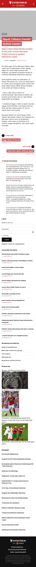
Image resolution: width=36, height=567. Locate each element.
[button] (3, 4)
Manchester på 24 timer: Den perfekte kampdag (15, 498)
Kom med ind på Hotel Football (10, 525)
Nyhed (4, 34)
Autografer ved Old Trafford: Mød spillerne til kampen (16, 459)
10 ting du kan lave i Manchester (10, 503)
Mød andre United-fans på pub (12, 350)
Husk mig (6, 235)
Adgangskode (5, 229)
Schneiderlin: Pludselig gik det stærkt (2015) (16, 418)
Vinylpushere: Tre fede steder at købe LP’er (13, 476)
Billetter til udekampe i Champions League (13, 508)
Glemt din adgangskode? (17, 244)
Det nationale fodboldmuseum (10, 454)
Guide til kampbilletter (9, 347)
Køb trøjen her (6, 357)
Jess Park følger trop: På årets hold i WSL (13, 274)
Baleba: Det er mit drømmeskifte (10, 307)
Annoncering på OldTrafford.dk (17, 549)
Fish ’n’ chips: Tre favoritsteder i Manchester (14, 488)
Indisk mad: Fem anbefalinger (10, 471)
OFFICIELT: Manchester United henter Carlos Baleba (16, 313)
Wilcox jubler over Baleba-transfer (11, 294)
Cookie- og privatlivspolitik (18, 552)
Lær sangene (6, 354)
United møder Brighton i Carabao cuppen (13, 267)
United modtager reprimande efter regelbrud (14, 280)
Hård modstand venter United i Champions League (15, 254)
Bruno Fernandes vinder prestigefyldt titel (13, 300)
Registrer (4, 244)
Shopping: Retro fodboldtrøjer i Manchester (13, 493)
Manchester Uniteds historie (11, 360)
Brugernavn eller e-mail (7, 222)
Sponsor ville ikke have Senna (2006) (14, 370)
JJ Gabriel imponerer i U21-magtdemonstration (15, 335)
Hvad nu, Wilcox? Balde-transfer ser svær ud (14, 287)
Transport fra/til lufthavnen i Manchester (13, 513)
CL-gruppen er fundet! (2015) (11, 390)
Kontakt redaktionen (17, 547)
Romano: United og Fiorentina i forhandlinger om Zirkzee (17, 260)
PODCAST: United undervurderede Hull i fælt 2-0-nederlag (17, 329)
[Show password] (33, 232)
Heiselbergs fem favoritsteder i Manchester (13, 530)
